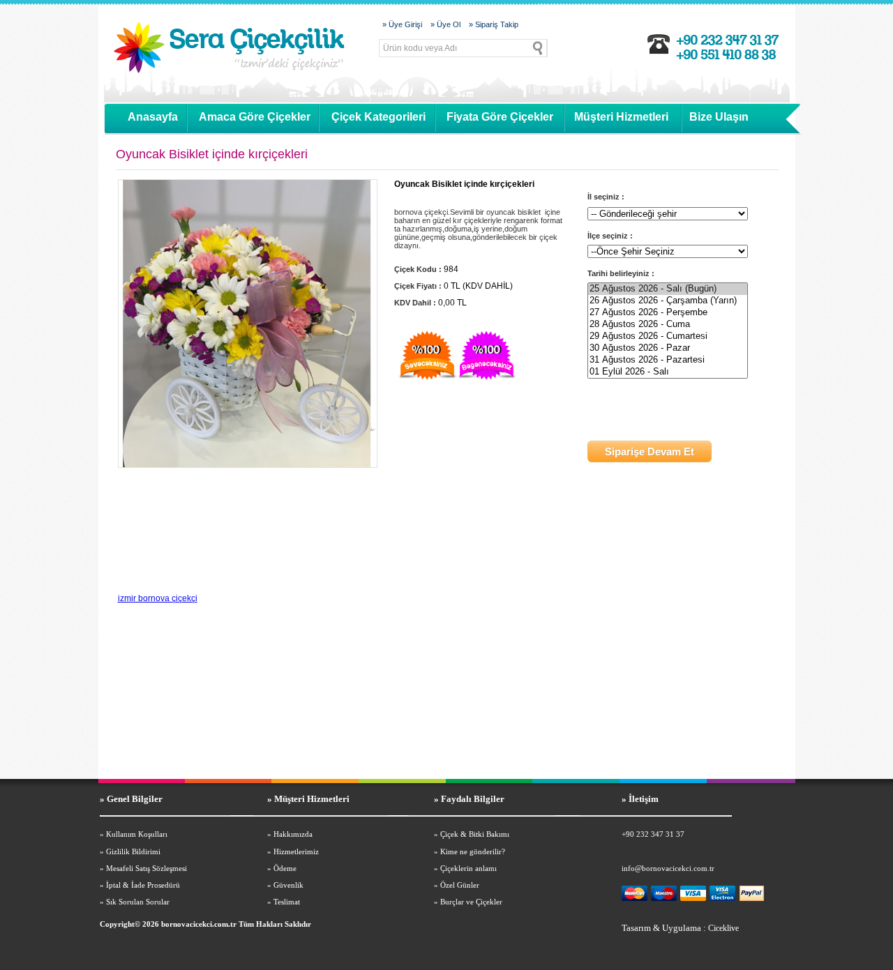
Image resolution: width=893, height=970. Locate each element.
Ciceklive (723, 928)
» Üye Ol (445, 24)
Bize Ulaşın (719, 117)
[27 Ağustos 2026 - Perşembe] (667, 313)
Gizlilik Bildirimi (133, 851)
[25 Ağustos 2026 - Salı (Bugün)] (667, 289)
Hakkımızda (293, 834)
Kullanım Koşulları (136, 834)
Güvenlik (288, 885)
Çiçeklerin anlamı (468, 868)
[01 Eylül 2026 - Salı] (667, 372)
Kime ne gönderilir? (472, 851)
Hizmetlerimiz (296, 851)
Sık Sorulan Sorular (138, 901)
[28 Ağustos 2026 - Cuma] (667, 325)
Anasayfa (153, 117)
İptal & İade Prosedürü (143, 885)
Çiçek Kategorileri (378, 117)
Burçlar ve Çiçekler (471, 901)
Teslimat (286, 901)
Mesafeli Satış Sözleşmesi (146, 868)
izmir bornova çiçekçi (157, 598)
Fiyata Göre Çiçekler (499, 117)
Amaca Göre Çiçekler (254, 117)
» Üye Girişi (402, 24)
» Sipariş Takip (493, 24)
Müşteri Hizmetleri (621, 117)
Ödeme (285, 868)
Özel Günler (459, 885)
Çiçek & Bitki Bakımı (474, 834)
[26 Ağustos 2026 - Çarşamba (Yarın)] (667, 301)
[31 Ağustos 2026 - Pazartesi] (667, 360)
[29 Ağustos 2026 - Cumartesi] (667, 336)
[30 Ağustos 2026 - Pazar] (667, 348)
